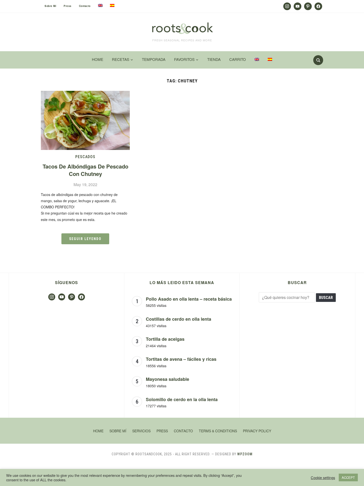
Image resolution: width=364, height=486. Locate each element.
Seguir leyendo (85, 239)
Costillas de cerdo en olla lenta (178, 319)
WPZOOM (245, 454)
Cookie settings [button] (323, 477)
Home (97, 59)
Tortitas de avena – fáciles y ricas (181, 359)
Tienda (214, 59)
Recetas (120, 59)
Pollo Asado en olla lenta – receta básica (189, 299)
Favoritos (184, 59)
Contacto (85, 6)
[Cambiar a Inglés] (100, 5)
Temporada (153, 59)
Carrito (237, 59)
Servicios (141, 430)
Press (68, 6)
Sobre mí (50, 6)
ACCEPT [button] (348, 477)
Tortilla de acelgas (165, 339)
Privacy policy (257, 430)
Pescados (85, 156)
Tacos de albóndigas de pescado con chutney (85, 170)
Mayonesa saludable (167, 379)
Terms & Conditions (218, 430)
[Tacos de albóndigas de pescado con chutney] (85, 94)
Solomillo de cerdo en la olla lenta (182, 399)
